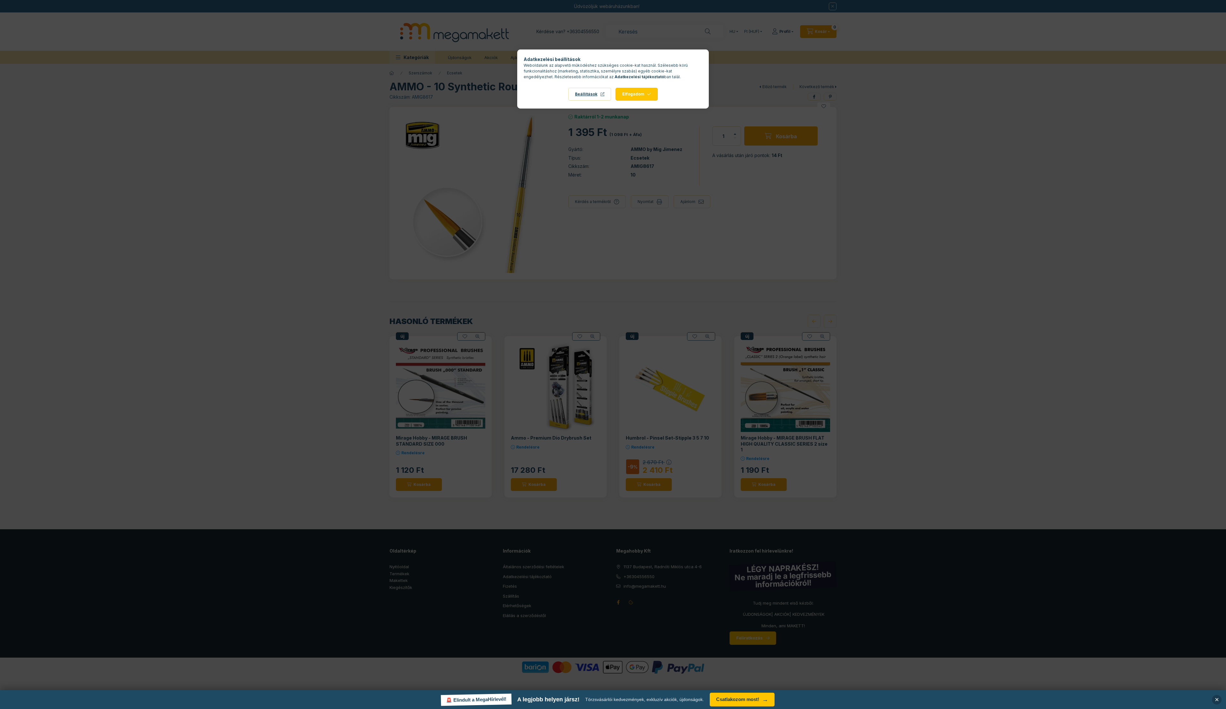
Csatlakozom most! (742, 699)
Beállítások (586, 94)
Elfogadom (633, 94)
